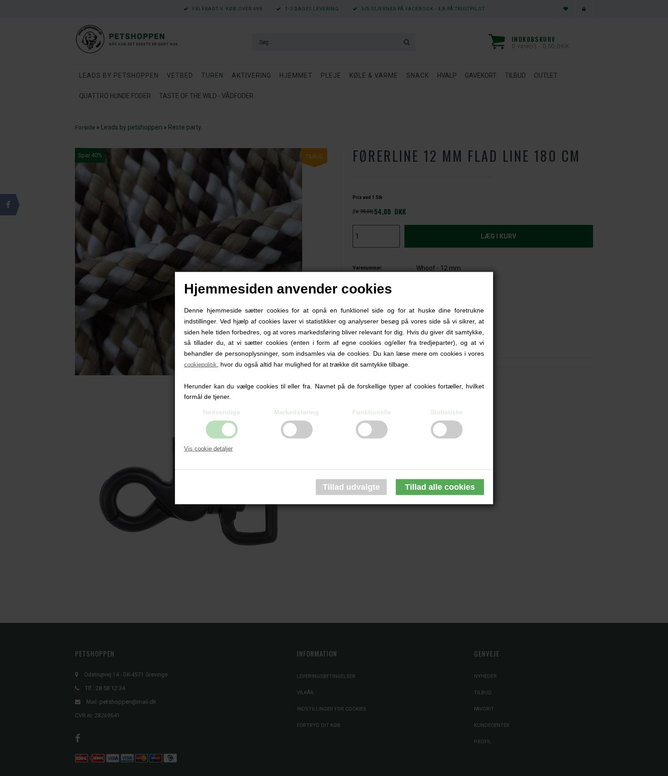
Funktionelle (371, 412)
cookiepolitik (200, 364)
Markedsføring (296, 412)
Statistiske (446, 412)
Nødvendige (221, 412)
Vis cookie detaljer (208, 448)
